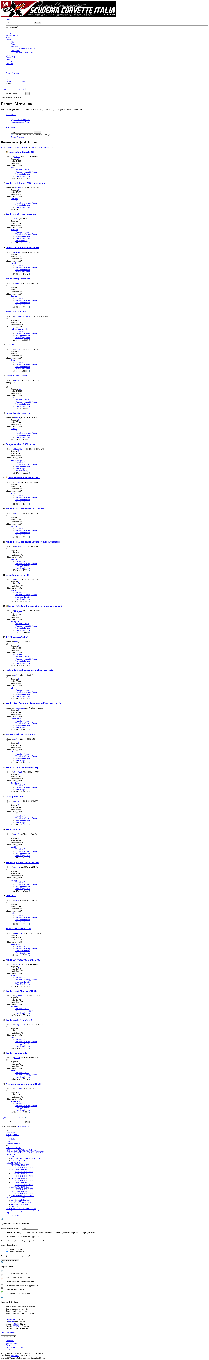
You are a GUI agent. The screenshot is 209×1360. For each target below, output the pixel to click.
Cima (27, 1126)
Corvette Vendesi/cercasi (20, 1200)
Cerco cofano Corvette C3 (21, 152)
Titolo (3, 147)
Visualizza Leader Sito (24, 53)
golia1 (16, 900)
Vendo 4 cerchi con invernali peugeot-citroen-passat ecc (33, 541)
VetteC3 (17, 283)
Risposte (25, 147)
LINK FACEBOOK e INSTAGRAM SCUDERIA (25, 1152)
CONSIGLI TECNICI (24, 1167)
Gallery (8, 55)
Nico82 (17, 157)
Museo (8, 38)
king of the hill (19, 449)
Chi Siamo (10, 33)
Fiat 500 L (11, 895)
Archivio (9, 1345)
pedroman (18, 801)
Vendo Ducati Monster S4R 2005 (22, 991)
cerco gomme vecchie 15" (18, 575)
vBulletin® (15, 1356)
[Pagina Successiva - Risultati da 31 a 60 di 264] (18, 89)
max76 (16, 834)
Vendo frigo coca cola (16, 1053)
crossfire (17, 188)
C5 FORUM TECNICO (20, 1183)
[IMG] (15, 1324)
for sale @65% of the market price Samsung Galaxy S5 (35, 606)
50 (18, 385)
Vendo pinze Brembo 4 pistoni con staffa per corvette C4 (33, 703)
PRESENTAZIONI (13, 1148)
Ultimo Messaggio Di (43, 147)
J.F (15, 675)
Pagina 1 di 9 (6, 89)
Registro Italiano (12, 35)
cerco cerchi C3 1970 (16, 311)
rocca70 (17, 418)
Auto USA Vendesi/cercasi (21, 1202)
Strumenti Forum (11, 115)
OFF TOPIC (11, 1154)
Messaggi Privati (12, 1135)
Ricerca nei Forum (13, 1141)
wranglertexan (19, 708)
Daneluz (17, 349)
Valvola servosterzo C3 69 (18, 928)
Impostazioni (11, 1132)
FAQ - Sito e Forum (18, 1215)
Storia (8, 59)
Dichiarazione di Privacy (15, 1347)
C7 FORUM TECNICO (20, 1191)
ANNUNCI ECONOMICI (16, 82)
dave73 (17, 1058)
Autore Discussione (14, 147)
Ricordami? (13, 27)
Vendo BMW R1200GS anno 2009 (23, 960)
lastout (16, 219)
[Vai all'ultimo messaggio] (29, 178)
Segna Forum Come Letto (20, 120)
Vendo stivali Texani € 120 (19, 1020)
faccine (11, 1322)
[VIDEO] (16, 1326)
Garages (9, 61)
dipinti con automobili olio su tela (22, 247)
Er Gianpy (18, 1088)
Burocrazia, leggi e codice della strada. (25, 1211)
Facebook (9, 64)
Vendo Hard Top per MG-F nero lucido (25, 183)
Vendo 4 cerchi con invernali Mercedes (25, 508)
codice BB (11, 1320)
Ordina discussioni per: (10, 1237)
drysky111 (18, 611)
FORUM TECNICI (13, 1163)
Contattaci (10, 1341)
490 (19, 389)
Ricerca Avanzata (12, 73)
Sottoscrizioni (11, 1137)
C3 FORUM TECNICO (20, 1174)
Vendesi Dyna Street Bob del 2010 (22, 862)
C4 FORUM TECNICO (20, 1178)
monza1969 (18, 933)
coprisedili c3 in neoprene (18, 413)
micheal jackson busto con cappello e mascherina (30, 670)
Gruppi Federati (12, 57)
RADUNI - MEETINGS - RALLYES (25, 1159)
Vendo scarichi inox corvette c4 (21, 214)
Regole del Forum (8, 1332)
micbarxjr (17, 380)
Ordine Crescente (15, 1249)
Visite (32, 147)
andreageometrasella (22, 316)
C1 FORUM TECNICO (20, 1165)
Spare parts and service (19, 1204)
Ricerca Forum (10, 127)
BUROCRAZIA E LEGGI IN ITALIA (21, 1209)
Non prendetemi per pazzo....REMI (23, 1084)
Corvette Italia (11, 1343)
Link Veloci (15, 51)
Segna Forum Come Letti (25, 48)
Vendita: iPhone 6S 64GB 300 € (24, 477)
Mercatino (14, 1206)
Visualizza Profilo (22, 170)
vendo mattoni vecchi (16, 375)
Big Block (18, 772)
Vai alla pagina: (12, 93)
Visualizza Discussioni (22, 135)
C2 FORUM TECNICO (20, 1169)
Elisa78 (17, 964)
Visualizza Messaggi (42, 135)
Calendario (15, 44)
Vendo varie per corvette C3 (19, 278)
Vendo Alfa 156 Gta (15, 829)
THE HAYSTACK (18, 1161)
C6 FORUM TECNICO (20, 1187)
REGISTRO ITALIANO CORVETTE (21, 1150)
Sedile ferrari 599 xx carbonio (20, 734)
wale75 (17, 482)
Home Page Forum (13, 1143)
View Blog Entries (22, 176)
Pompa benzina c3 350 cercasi (20, 444)
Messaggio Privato (22, 174)
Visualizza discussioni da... (11, 1228)
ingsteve (17, 513)
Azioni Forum (16, 46)
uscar (16, 642)
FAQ (13, 42)
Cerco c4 (10, 344)
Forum (8, 40)
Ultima (21, 89)
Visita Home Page (22, 241)
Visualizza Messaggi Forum (26, 172)
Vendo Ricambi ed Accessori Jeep (22, 767)
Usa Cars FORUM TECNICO (22, 1196)
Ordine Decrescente (16, 1252)
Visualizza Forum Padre (20, 122)
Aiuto (8, 20)
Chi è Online (11, 1139)
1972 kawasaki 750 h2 (17, 637)
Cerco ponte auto (14, 796)
